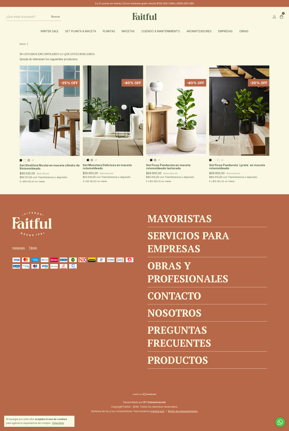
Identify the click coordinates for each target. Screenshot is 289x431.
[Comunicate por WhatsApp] (280, 422)
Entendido (58, 423)
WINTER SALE (49, 31)
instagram (19, 248)
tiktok (33, 248)
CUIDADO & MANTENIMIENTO (160, 31)
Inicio (23, 43)
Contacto (174, 295)
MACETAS (128, 31)
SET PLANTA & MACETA (80, 31)
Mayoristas (179, 218)
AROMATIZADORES (199, 31)
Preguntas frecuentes (179, 336)
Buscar (55, 16)
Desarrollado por (144, 402)
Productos (177, 360)
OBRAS (244, 31)
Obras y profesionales (187, 272)
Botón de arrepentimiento (183, 411)
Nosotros (174, 312)
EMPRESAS (225, 31)
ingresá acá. (158, 411)
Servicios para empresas (188, 242)
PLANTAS (109, 31)
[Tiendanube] (144, 394)
